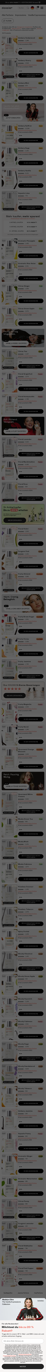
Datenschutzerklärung (25, 1354)
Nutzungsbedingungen (9, 1355)
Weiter (23, 1366)
